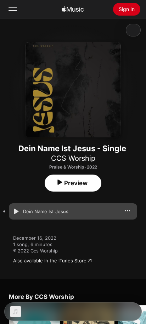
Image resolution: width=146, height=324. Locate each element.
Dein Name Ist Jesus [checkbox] (45, 211)
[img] (73, 9)
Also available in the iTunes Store (49, 260)
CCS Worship (73, 158)
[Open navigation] (13, 9)
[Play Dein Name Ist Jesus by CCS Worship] (16, 211)
